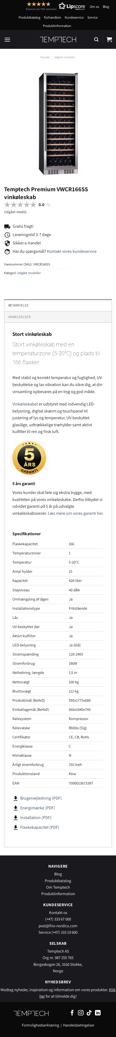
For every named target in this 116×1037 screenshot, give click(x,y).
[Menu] (7, 39)
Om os (94, 6)
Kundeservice (74, 17)
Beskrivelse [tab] (18, 305)
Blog (106, 6)
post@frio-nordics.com (58, 925)
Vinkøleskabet (25, 404)
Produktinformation (57, 25)
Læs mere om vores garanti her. (76, 513)
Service (92, 17)
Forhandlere (52, 17)
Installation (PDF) (36, 817)
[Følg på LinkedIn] (98, 1013)
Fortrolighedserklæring (40, 1025)
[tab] (58, 316)
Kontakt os (58, 912)
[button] (45, 6)
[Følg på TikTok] (89, 1013)
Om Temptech (58, 887)
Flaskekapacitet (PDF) (39, 827)
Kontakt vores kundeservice (72, 251)
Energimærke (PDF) (37, 808)
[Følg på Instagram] (81, 1013)
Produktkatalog (29, 17)
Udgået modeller (65, 57)
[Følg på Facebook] (72, 1013)
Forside (45, 57)
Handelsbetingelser (78, 1025)
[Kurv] (109, 39)
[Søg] (96, 39)
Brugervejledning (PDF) (41, 798)
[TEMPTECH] (58, 39)
